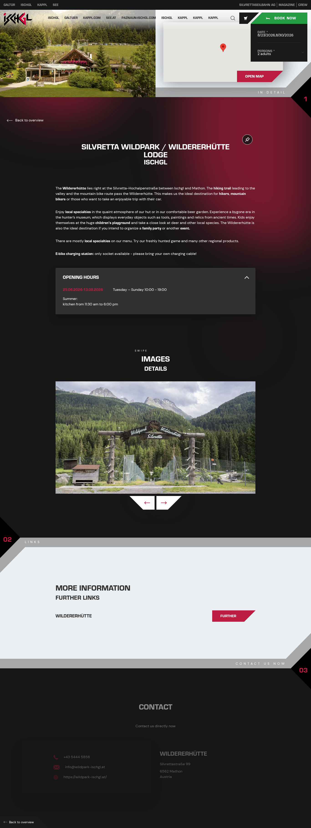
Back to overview (28, 120)
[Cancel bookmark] (247, 139)
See (56, 5)
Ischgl (26, 5)
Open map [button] (254, 76)
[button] (233, 18)
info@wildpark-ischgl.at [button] (84, 767)
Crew (302, 5)
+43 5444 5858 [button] (76, 757)
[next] (168, 503)
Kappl (42, 5)
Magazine (287, 5)
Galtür (9, 5)
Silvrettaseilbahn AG (257, 5)
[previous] (142, 503)
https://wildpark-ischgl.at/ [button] (85, 777)
